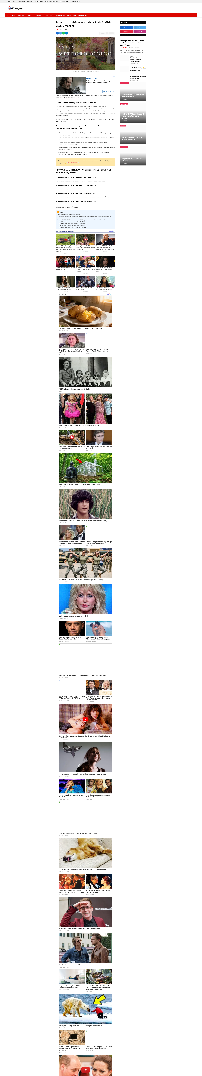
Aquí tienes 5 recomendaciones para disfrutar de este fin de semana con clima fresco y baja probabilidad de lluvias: (85, 217)
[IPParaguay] (15, 8)
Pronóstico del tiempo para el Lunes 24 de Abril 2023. (72, 225)
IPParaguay (64, 29)
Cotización (21, 15)
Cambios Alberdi (21, 1)
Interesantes (124, 147)
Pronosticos (124, 104)
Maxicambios (30, 1)
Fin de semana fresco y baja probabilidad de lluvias (70, 214)
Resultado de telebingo (65, 1)
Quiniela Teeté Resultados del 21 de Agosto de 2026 (133, 138)
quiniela (123, 125)
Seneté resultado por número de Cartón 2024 (138, 77)
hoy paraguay (124, 83)
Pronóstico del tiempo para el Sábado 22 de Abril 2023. (72, 221)
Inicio (13, 15)
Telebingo (38, 15)
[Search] (194, 15)
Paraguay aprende (39, 1)
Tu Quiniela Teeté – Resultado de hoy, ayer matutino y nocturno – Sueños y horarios (136, 59)
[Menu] (8, 15)
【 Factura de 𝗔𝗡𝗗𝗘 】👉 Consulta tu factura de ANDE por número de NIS (138, 69)
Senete (30, 15)
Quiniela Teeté (82, 15)
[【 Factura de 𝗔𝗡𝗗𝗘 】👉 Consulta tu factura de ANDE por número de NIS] (124, 69)
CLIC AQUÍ (74, 163)
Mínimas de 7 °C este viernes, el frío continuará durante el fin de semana (133, 116)
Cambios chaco (11, 1)
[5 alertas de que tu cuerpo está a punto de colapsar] (133, 91)
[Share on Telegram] (66, 33)
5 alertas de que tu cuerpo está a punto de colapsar (133, 96)
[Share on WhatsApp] (63, 33)
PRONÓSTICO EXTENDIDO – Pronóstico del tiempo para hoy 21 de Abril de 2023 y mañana (82, 220)
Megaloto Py (71, 15)
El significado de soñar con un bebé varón (132, 160)
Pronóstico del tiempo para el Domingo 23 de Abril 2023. (73, 223)
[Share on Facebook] (57, 33)
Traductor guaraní (76, 1)
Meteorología (48, 15)
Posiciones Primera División (51, 1)
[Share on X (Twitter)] (60, 33)
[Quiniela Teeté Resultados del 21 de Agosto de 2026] (133, 134)
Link (69, 163)
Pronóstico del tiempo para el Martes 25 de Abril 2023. (72, 227)
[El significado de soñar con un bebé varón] (133, 155)
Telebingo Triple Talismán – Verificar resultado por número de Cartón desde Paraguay (132, 43)
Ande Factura (60, 15)
